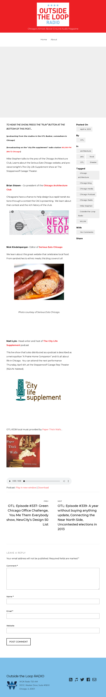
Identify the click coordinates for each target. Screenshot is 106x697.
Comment (12, 566)
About (54, 39)
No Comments (86, 232)
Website (10, 626)
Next (60, 501)
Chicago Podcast (87, 194)
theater (93, 162)
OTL (82, 140)
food (92, 157)
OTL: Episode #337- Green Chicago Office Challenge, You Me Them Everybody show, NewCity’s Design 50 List (27, 515)
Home (44, 39)
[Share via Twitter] (83, 243)
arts (82, 157)
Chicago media (86, 189)
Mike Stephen (86, 206)
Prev (45, 501)
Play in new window (26, 487)
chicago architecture (83, 175)
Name (10, 596)
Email (9, 611)
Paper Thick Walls (51, 429)
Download (43, 487)
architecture (85, 151)
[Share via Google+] (88, 243)
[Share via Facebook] (77, 243)
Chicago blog (86, 183)
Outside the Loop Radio (86, 213)
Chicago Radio (86, 200)
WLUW (83, 221)
